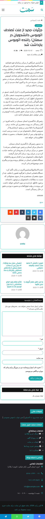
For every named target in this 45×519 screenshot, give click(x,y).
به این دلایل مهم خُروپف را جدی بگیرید (33, 283)
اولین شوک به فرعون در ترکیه (28, 3)
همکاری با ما (34, 450)
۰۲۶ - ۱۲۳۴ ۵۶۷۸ (33, 473)
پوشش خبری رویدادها (31, 446)
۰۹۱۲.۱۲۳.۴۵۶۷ (34, 480)
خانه (39, 20)
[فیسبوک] (40, 212)
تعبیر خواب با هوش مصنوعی (13, 417)
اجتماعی (33, 20)
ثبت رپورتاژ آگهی (33, 438)
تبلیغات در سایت (32, 442)
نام (41, 339)
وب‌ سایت (39, 358)
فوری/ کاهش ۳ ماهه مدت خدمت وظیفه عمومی (34, 266)
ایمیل (40, 349)
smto (37, 50)
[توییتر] (34, 212)
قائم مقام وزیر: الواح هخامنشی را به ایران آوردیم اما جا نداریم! (14, 284)
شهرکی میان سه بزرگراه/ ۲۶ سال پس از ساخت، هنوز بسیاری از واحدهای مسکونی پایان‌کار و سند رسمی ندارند (12, 268)
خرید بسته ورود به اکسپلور (34, 417)
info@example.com (32, 486)
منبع (41, 202)
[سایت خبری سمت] (27, 10)
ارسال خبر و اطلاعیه (31, 434)
